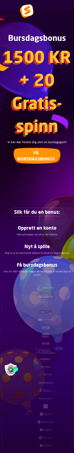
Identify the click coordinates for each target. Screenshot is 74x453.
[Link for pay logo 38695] (45, 304)
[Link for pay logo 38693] (45, 288)
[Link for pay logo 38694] (45, 296)
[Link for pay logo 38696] (45, 312)
